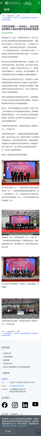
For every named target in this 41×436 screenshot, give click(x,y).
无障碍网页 (14, 414)
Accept (8, 431)
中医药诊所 (7, 353)
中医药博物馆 (8, 357)
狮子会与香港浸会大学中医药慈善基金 (16, 367)
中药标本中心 (8, 363)
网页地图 (5, 414)
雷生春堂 (6, 360)
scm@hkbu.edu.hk (17, 386)
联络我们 (5, 379)
